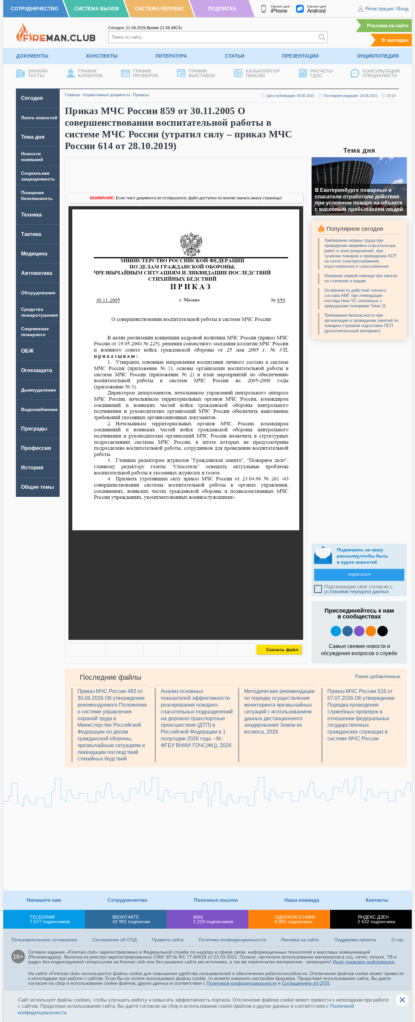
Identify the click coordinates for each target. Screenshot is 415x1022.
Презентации (300, 56)
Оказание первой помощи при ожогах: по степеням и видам (361, 278)
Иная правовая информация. (364, 961)
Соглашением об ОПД (305, 983)
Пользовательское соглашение (44, 939)
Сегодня (32, 98)
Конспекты (102, 56)
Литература (171, 56)
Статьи (234, 56)
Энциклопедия (378, 56)
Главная (72, 95)
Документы (32, 56)
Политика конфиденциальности (232, 939)
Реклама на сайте (388, 25)
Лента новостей (39, 117)
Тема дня (32, 137)
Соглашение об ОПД (114, 939)
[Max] (359, 631)
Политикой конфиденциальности (242, 983)
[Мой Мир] (236, 649)
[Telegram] (199, 649)
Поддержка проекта (355, 939)
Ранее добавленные (377, 676)
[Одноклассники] (124, 649)
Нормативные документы (106, 95)
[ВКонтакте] (87, 649)
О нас (397, 939)
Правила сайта (168, 939)
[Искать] (322, 37)
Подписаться (359, 574)
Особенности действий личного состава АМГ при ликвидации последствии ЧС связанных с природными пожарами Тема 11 (355, 298)
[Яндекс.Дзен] (382, 631)
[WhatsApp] (161, 649)
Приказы (141, 95)
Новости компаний (32, 156)
